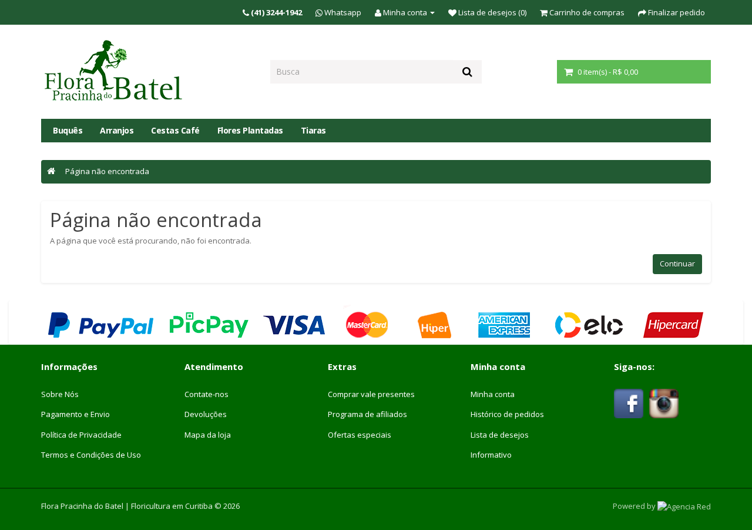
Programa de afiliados (367, 414)
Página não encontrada (107, 171)
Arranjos (116, 130)
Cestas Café (175, 130)
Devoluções (205, 414)
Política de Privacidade (81, 434)
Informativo (491, 454)
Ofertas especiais (359, 434)
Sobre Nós (60, 394)
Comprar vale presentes (371, 394)
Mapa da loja (207, 434)
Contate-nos (206, 394)
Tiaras (313, 130)
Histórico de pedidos (507, 414)
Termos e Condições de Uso (91, 454)
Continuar (677, 263)
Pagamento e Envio (75, 414)
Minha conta (493, 394)
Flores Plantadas (250, 130)
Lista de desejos (500, 434)
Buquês (67, 130)
